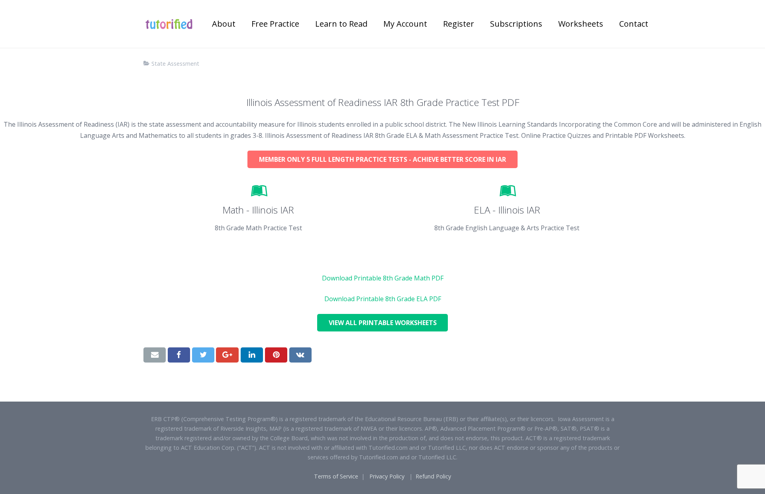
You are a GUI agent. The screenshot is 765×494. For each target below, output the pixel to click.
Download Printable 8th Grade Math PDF (382, 278)
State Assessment (175, 63)
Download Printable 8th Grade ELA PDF (382, 298)
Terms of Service (336, 476)
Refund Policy (433, 476)
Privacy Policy (386, 476)
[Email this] (154, 355)
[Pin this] (276, 355)
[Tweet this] (203, 355)
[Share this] (179, 355)
